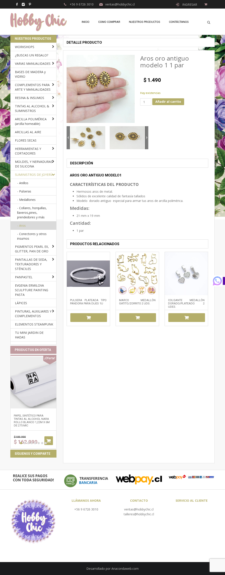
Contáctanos (179, 21)
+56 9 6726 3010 (86, 509)
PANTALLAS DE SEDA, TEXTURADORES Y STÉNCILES (31, 264)
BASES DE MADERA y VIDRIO (30, 74)
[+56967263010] (218, 280)
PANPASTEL (24, 277)
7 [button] (42, 443)
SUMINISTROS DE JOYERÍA (34, 174)
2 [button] (25, 443)
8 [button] (46, 443)
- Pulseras (24, 191)
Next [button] (146, 137)
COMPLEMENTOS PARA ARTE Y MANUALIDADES (33, 87)
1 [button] (21, 443)
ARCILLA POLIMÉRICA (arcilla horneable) (31, 121)
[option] (87, 137)
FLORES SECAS (25, 140)
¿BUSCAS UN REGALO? (31, 55)
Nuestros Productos (144, 21)
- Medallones (26, 200)
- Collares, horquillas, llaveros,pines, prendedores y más (32, 212)
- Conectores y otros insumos (32, 236)
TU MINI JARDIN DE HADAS (29, 335)
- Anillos (22, 183)
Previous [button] (68, 137)
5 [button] (35, 443)
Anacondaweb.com (125, 568)
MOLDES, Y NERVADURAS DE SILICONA (34, 164)
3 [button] (28, 443)
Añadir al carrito (168, 101)
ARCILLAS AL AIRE (28, 132)
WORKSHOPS (24, 47)
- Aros (21, 225)
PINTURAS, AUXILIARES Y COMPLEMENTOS (33, 313)
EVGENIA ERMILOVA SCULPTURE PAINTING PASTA (31, 290)
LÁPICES (21, 303)
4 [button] (32, 443)
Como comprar (109, 21)
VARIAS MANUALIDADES (33, 63)
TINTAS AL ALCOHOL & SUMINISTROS (32, 108)
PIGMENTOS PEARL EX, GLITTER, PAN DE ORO (32, 248)
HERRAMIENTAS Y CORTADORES (28, 151)
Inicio (85, 21)
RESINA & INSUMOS (29, 98)
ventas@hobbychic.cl (139, 509)
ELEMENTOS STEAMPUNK (34, 324)
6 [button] (39, 443)
